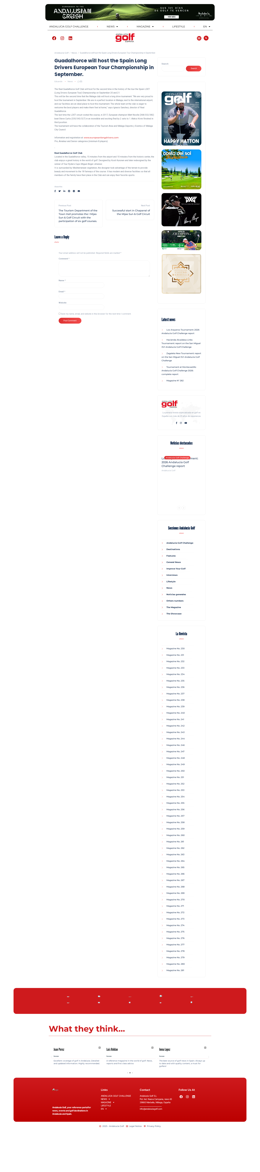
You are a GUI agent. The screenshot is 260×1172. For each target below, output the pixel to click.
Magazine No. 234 (175, 674)
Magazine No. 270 (175, 899)
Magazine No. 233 (175, 668)
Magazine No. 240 (175, 713)
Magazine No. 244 (175, 738)
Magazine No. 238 (175, 700)
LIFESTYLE (178, 26)
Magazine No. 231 (175, 655)
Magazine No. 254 (175, 796)
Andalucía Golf (168, 470)
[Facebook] (54, 38)
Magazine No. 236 (175, 687)
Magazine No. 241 (175, 719)
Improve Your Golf (176, 568)
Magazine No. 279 (175, 957)
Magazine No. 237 (175, 693)
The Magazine (173, 607)
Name (62, 280)
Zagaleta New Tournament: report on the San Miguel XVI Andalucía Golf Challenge (181, 357)
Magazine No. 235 (175, 680)
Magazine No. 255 (175, 803)
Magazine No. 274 (175, 925)
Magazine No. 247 (175, 751)
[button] (199, 38)
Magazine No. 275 (175, 931)
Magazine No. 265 (175, 867)
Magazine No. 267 (175, 880)
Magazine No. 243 (175, 732)
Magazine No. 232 (175, 661)
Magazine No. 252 (175, 783)
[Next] (184, 508)
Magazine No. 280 (175, 964)
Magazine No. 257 (175, 816)
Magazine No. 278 (175, 951)
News (70, 81)
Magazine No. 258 (175, 822)
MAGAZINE (143, 26)
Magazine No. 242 (175, 725)
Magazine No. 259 (175, 828)
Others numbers (174, 600)
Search (165, 64)
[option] (181, 462)
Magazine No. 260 (175, 835)
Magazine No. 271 (175, 906)
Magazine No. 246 (175, 745)
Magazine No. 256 (175, 809)
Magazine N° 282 (175, 380)
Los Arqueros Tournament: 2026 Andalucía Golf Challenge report (180, 462)
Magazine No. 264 (175, 861)
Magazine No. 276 (175, 938)
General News (173, 562)
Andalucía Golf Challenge (177, 458)
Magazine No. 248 (175, 758)
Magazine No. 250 (175, 771)
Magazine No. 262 (175, 848)
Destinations (173, 549)
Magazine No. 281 (175, 970)
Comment (64, 258)
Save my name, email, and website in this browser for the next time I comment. (96, 314)
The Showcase (173, 613)
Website (62, 303)
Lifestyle (171, 581)
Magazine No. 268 (175, 886)
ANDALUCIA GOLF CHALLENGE (68, 26)
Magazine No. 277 (175, 944)
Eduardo (58, 81)
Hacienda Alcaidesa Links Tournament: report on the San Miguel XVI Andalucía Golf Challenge (181, 343)
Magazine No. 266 (175, 874)
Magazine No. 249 (175, 764)
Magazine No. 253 (175, 790)
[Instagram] (62, 38)
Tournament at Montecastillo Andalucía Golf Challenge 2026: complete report (179, 370)
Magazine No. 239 (175, 706)
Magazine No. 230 (175, 648)
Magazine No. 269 (175, 893)
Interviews (172, 575)
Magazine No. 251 (175, 777)
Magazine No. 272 (175, 912)
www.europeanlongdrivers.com (101, 137)
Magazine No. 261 (175, 841)
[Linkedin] (70, 38)
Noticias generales (176, 594)
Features (171, 555)
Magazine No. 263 (175, 854)
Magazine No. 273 (175, 919)
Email (62, 291)
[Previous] (179, 508)
